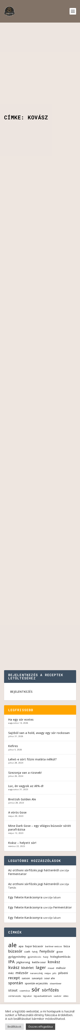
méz (11, 973)
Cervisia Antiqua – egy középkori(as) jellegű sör (35, 483)
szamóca (24, 990)
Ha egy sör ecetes (26, 172)
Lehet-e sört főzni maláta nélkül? (32, 759)
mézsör (22, 973)
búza (67, 946)
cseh (27, 951)
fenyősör (47, 951)
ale (12, 945)
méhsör (61, 968)
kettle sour (39, 962)
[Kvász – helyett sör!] (40, 354)
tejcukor (27, 996)
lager (41, 967)
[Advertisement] (40, 65)
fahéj (35, 951)
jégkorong (23, 962)
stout (13, 990)
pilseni (63, 973)
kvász (13, 967)
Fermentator (29, 179)
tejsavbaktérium (43, 996)
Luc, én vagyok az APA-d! (25, 786)
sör (36, 989)
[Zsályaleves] (40, 605)
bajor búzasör (34, 946)
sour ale (33, 183)
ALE (30, 288)
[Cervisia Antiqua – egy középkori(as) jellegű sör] (40, 454)
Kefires (13, 746)
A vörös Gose (17, 812)
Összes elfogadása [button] (40, 1026)
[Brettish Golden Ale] (40, 249)
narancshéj (36, 973)
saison (26, 978)
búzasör (15, 951)
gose (59, 951)
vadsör (58, 996)
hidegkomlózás (60, 956)
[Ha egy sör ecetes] (40, 144)
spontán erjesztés (36, 983)
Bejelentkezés (21, 692)
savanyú (37, 978)
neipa (48, 973)
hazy (45, 957)
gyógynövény (17, 956)
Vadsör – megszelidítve (32, 553)
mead (51, 968)
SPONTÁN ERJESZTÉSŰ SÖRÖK (46, 497)
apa (20, 946)
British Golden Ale (45, 288)
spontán (15, 983)
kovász (54, 962)
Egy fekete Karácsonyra (25, 897)
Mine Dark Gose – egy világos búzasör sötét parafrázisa (39, 827)
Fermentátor (62, 907)
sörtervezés (14, 996)
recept (14, 978)
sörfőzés (50, 990)
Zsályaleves (20, 615)
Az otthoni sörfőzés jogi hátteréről (33, 870)
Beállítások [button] (14, 1026)
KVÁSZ (32, 393)
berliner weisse (53, 946)
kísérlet (27, 967)
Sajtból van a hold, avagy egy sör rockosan (39, 733)
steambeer (56, 983)
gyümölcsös (34, 957)
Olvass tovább (22, 215)
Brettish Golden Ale (28, 277)
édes (66, 996)
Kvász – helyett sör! (29, 382)
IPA (11, 961)
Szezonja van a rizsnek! (25, 773)
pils (54, 973)
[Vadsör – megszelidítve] (40, 544)
